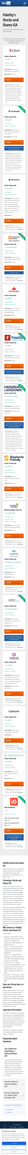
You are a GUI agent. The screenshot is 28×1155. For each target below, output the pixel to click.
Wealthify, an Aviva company (14, 562)
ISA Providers (13, 1127)
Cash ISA (6, 913)
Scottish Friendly (11, 513)
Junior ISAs (9, 1112)
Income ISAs (9, 1109)
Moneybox (9, 188)
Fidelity (8, 345)
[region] (14, 1142)
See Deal (8, 80)
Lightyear (9, 720)
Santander (9, 298)
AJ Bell (8, 59)
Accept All (14, 1143)
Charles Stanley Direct (12, 609)
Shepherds (9, 466)
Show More (20, 229)
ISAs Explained (17, 1124)
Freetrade (9, 120)
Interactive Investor (12, 247)
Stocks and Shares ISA (10, 886)
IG (7, 810)
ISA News (21, 1127)
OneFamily (9, 665)
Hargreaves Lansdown (12, 396)
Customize (14, 1147)
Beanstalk (9, 761)
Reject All (14, 1151)
